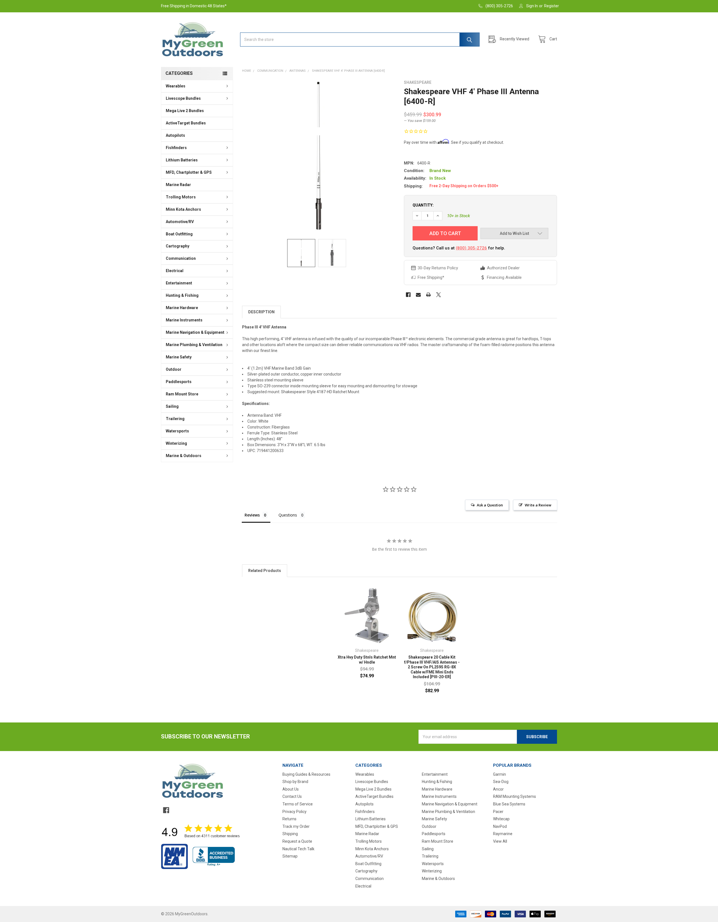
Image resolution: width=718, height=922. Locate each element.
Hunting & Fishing (182, 295)
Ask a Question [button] (490, 505)
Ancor (498, 789)
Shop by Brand (295, 781)
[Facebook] (408, 294)
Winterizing (176, 443)
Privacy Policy (294, 811)
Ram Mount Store (182, 394)
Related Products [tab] (264, 570)
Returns (289, 819)
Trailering (175, 418)
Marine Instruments (184, 320)
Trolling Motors (181, 197)
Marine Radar (178, 184)
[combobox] (360, 40)
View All (500, 841)
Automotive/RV (180, 221)
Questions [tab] (288, 515)
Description (261, 312)
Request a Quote (297, 841)
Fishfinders (176, 147)
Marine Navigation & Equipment (195, 332)
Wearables (175, 86)
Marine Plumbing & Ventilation (194, 344)
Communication (181, 258)
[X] (438, 294)
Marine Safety (179, 357)
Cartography (177, 246)
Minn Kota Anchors (183, 209)
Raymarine (502, 833)
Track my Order (296, 826)
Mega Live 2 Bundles (185, 110)
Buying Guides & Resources (306, 774)
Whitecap (501, 819)
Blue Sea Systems (509, 804)
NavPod (500, 826)
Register (551, 6)
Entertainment (179, 283)
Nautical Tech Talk (298, 849)
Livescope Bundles (183, 98)
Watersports (177, 431)
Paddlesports (179, 381)
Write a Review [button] (538, 505)
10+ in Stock (458, 215)
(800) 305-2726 (471, 248)
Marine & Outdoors (183, 455)
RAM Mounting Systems (514, 796)
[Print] (428, 294)
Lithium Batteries (182, 160)
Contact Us (292, 796)
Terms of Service (297, 804)
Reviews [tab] (252, 515)
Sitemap (290, 856)
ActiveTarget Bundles (186, 123)
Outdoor (173, 369)
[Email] (418, 294)
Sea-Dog (500, 781)
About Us (290, 789)
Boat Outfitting (179, 234)
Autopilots (175, 135)
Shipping (290, 833)
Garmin (499, 774)
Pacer (498, 811)
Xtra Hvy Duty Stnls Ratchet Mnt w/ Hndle (367, 659)
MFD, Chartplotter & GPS (189, 172)
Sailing (172, 406)
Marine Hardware (182, 307)
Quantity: (423, 205)
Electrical (174, 270)
